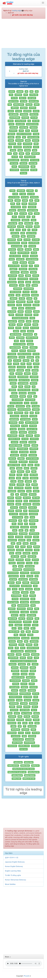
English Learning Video (13, 871)
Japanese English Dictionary (15, 862)
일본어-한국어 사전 (11, 857)
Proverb (26, 976)
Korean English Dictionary (14, 866)
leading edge (16, 10)
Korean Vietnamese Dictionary (15, 880)
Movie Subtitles (10, 884)
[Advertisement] (23, 34)
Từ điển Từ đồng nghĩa (13, 875)
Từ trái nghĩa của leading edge (23, 791)
